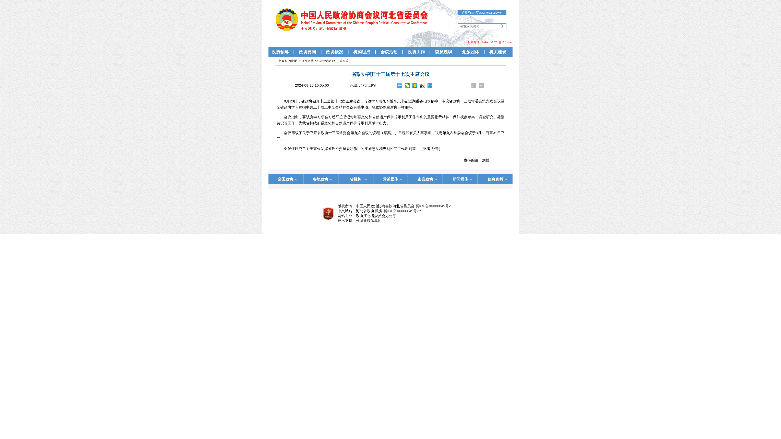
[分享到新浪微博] (422, 85)
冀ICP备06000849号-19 (403, 211)
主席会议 (343, 61)
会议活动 (389, 51)
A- (473, 85)
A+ (481, 85)
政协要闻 (307, 51)
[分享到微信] (407, 85)
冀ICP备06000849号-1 (434, 206)
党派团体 (470, 51)
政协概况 (334, 51)
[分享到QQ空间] (415, 85)
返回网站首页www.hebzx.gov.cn (482, 12)
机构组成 (361, 51)
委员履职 (443, 51)
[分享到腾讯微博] (430, 85)
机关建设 (497, 51)
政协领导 (280, 51)
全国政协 (285, 179)
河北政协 (308, 61)
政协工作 (416, 51)
